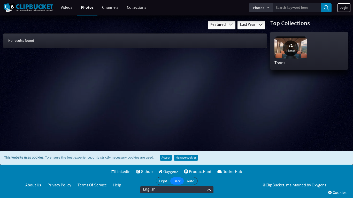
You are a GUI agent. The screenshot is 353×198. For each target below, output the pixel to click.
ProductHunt (199, 172)
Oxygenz (170, 172)
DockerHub (232, 172)
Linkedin (122, 172)
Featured (218, 24)
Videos (66, 7)
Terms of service (92, 185)
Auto (190, 181)
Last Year (248, 24)
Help (117, 185)
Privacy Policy (59, 185)
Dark (177, 181)
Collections (136, 7)
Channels (110, 7)
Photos (87, 7)
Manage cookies (185, 158)
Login (344, 7)
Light (163, 181)
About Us (33, 185)
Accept (166, 158)
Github (146, 172)
